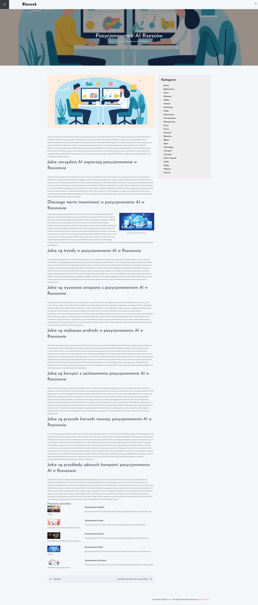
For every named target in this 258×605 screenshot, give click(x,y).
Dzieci (166, 93)
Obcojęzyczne (169, 122)
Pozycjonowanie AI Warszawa (95, 560)
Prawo (166, 129)
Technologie (169, 147)
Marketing (168, 107)
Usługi (166, 165)
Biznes (166, 86)
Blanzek (29, 4)
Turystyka (168, 154)
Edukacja (167, 96)
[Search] (255, 3)
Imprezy (167, 104)
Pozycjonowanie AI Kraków (94, 507)
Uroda (166, 162)
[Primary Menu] (4, 4)
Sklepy (166, 140)
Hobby (166, 100)
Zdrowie (167, 173)
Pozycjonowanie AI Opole (94, 520)
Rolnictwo (168, 136)
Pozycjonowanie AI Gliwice (94, 534)
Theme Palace (203, 599)
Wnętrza (167, 169)
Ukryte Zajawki (170, 158)
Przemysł (167, 133)
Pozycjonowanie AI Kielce (94, 547)
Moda (166, 111)
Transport (168, 151)
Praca (166, 125)
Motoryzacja (169, 115)
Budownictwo (169, 89)
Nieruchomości (170, 118)
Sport (166, 144)
